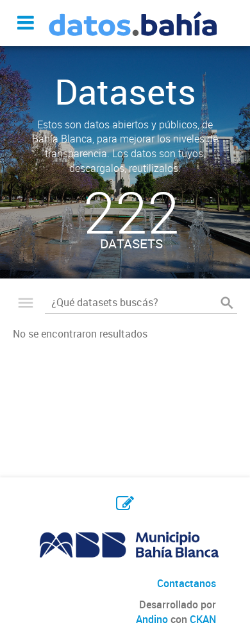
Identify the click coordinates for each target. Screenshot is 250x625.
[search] (227, 302)
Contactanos (186, 583)
